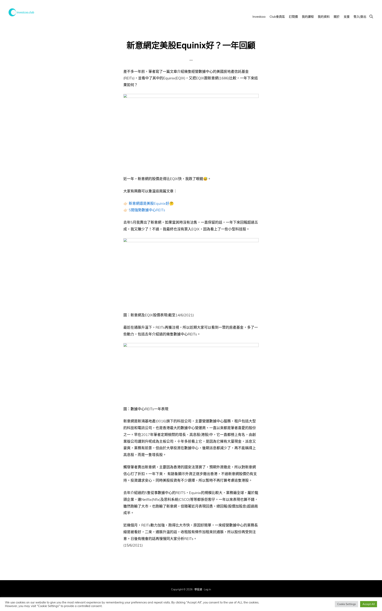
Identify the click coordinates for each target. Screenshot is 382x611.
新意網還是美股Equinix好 (149, 203)
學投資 (198, 589)
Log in (207, 589)
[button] (371, 16)
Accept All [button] (369, 604)
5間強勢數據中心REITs (147, 210)
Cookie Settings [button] (346, 604)
